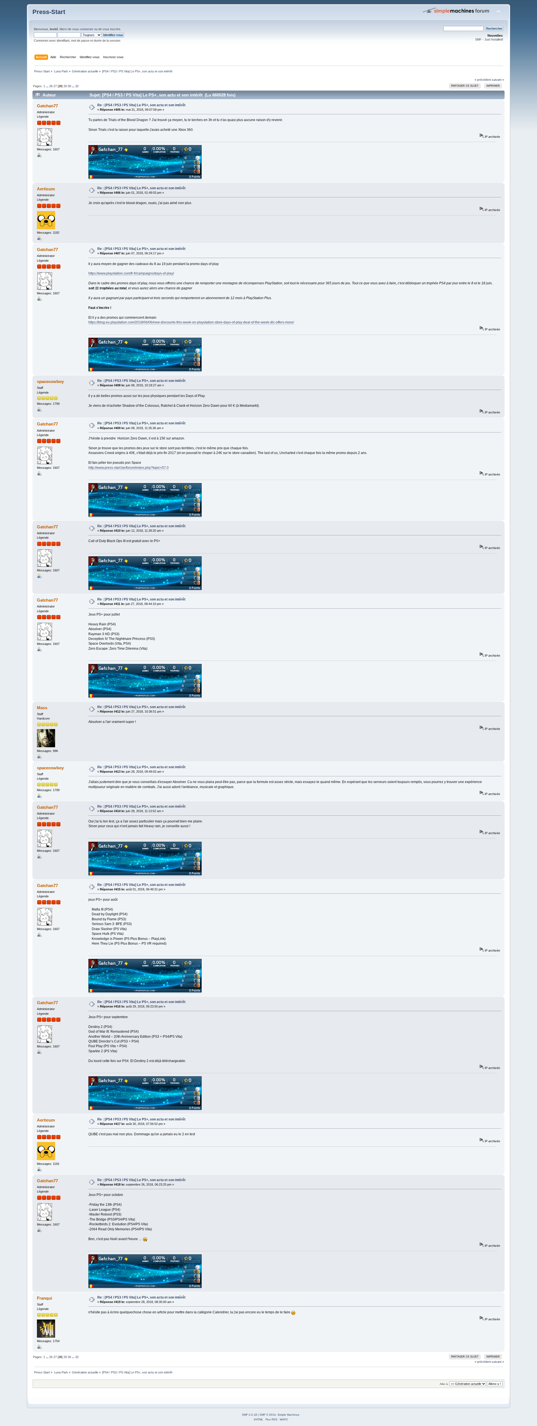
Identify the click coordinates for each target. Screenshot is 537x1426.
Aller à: (444, 1383)
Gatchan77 (47, 105)
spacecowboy (50, 381)
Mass (42, 707)
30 (69, 86)
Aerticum (46, 188)
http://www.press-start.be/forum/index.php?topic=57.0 (128, 468)
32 (77, 86)
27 (55, 86)
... (47, 86)
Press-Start (48, 11)
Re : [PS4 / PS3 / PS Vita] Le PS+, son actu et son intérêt (141, 105)
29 (65, 86)
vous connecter (82, 29)
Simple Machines (288, 1414)
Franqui (44, 1298)
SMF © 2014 (268, 1414)
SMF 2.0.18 (249, 1414)
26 (51, 86)
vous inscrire (111, 29)
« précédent (483, 79)
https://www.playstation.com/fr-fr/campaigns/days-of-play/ (131, 273)
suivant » (498, 79)
